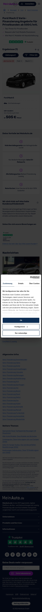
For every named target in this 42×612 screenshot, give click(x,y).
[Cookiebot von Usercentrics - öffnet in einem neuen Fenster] (30, 277)
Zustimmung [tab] (7, 283)
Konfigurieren (20, 327)
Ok (21, 320)
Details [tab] (20, 283)
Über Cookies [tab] (34, 283)
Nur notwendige (21, 333)
